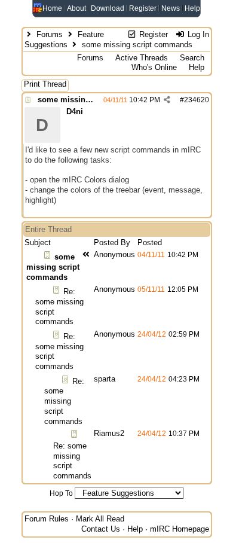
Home (52, 8)
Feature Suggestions (64, 39)
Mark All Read (100, 518)
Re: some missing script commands (64, 401)
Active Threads (141, 57)
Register (143, 8)
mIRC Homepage (179, 528)
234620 (196, 100)
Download (107, 8)
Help (192, 8)
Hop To (61, 493)
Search (192, 57)
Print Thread (45, 84)
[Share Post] (167, 99)
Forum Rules (46, 518)
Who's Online (154, 67)
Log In (197, 34)
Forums (49, 34)
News (170, 8)
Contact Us (100, 528)
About (76, 8)
